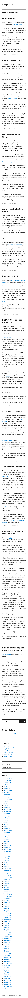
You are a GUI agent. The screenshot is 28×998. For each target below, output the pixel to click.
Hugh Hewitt (7, 750)
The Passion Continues (13, 467)
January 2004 (7, 978)
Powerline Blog (8, 754)
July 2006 (6, 923)
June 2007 (6, 906)
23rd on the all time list (8, 476)
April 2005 (6, 950)
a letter (8, 375)
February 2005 (7, 953)
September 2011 (8, 815)
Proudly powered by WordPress (16, 995)
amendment (5, 391)
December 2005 (8, 936)
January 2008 (7, 893)
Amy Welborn (7, 749)
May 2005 (6, 948)
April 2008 (6, 887)
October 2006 (7, 919)
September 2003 (8, 986)
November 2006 (8, 917)
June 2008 (6, 883)
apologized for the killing (15, 244)
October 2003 (7, 984)
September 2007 (8, 900)
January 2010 (7, 847)
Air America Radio (18, 24)
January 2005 (7, 955)
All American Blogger (9, 747)
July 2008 (6, 881)
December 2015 (8, 782)
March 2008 (7, 889)
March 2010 (7, 843)
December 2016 (8, 779)
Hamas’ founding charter (9, 162)
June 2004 (6, 969)
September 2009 (8, 855)
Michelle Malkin (8, 752)
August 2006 (7, 921)
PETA (10, 389)
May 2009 (6, 862)
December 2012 (8, 799)
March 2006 (7, 931)
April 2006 (6, 929)
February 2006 (7, 933)
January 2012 (7, 807)
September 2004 (8, 963)
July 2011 (6, 819)
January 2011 (7, 828)
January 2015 (7, 788)
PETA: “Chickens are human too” (12, 321)
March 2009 (7, 866)
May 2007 (6, 908)
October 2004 (7, 961)
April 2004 (6, 972)
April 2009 (6, 864)
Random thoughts (14, 54)
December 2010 (8, 830)
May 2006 (6, 927)
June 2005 (6, 946)
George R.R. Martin (12, 98)
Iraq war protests (10, 276)
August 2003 (7, 988)
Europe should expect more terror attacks (13, 649)
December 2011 (7, 809)
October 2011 (7, 813)
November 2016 (8, 780)
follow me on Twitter (20, 734)
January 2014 (7, 794)
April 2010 (6, 841)
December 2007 (8, 895)
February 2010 (7, 845)
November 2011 (8, 811)
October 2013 (7, 798)
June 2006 (6, 925)
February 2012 (7, 805)
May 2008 (6, 885)
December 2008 (8, 872)
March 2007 (7, 912)
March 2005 (7, 952)
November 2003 (8, 982)
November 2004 (8, 959)
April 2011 (6, 824)
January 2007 (7, 914)
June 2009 (6, 860)
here (3, 301)
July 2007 (6, 904)
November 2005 (8, 938)
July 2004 (6, 967)
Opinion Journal (6, 654)
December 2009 (8, 849)
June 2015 (6, 784)
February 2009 (7, 868)
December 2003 (8, 980)
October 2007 (7, 898)
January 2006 (7, 934)
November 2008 (8, 874)
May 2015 (6, 786)
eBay (10, 537)
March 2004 (7, 974)
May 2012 (6, 803)
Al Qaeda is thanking (8, 440)
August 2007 (7, 902)
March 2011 (7, 826)
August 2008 (7, 879)
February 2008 (7, 891)
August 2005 (7, 942)
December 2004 (8, 957)
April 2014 (6, 792)
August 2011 (7, 817)
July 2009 (6, 858)
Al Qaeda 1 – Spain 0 (12, 411)
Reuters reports (6, 337)
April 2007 (6, 910)
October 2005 (7, 940)
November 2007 (8, 896)
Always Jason (7, 5)
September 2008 (8, 877)
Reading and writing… (13, 60)
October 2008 (7, 876)
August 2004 (7, 965)
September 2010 (8, 834)
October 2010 (7, 832)
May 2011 (6, 822)
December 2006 (8, 915)
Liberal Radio (8, 18)
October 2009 (7, 853)
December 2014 (8, 790)
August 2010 (7, 836)
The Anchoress (8, 756)
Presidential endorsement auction (12, 532)
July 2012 (6, 801)
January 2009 (7, 870)
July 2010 (6, 838)
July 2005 (6, 944)
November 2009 (8, 851)
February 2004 (7, 976)
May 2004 (6, 971)
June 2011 (6, 820)
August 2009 (7, 857)
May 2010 (6, 839)
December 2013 (8, 796)
